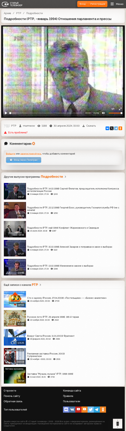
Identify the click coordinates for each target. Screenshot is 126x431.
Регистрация (97, 4)
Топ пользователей (15, 409)
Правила (68, 396)
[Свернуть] (120, 109)
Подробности (34, 13)
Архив (7, 13)
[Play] (6, 113)
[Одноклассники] (120, 128)
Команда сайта (72, 390)
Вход (83, 4)
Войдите (10, 153)
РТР (18, 13)
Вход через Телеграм (25, 160)
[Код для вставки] (113, 109)
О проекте (10, 390)
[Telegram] (116, 128)
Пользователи (71, 401)
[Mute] (103, 113)
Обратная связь (13, 401)
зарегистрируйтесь (30, 153)
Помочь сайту (12, 396)
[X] (112, 128)
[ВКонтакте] (107, 128)
